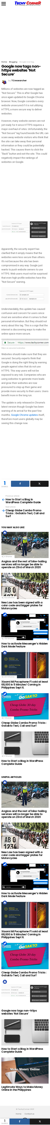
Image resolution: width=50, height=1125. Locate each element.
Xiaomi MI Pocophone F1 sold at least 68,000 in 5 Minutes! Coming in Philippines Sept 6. (24, 684)
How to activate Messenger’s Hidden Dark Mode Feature (24, 645)
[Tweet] (40, 1122)
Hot (5, 533)
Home (18, 1114)
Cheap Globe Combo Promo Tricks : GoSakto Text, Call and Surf (24, 724)
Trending (5, 615)
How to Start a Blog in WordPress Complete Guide (22, 762)
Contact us (29, 1114)
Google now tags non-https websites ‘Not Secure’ (19, 1012)
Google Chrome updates (24, 414)
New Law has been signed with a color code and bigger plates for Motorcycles (22, 605)
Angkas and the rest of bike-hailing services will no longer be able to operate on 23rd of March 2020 (24, 564)
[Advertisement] (25, 32)
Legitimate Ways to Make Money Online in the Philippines (22, 1088)
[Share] (19, 1122)
